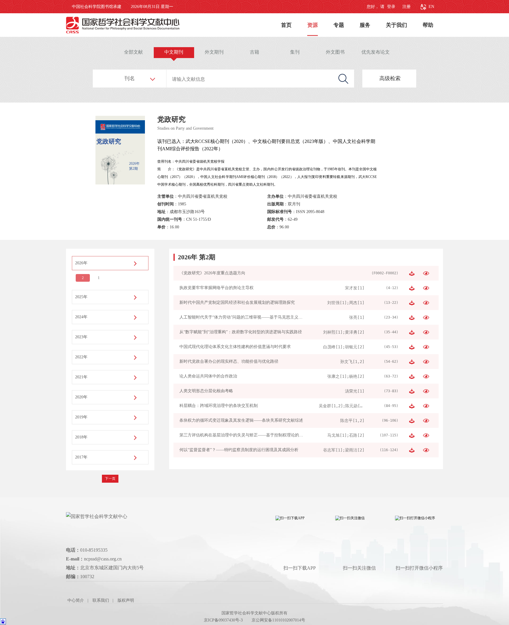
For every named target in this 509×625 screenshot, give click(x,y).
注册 (406, 6)
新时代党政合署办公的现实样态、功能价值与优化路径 (228, 361)
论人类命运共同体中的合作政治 (208, 376)
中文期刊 (173, 52)
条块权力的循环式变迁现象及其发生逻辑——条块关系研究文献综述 (241, 420)
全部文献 (133, 52)
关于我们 (396, 25)
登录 (390, 6)
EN (431, 6)
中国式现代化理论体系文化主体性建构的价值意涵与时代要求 (235, 346)
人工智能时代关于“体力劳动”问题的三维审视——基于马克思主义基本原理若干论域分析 (259, 317)
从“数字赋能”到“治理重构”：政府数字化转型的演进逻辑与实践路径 (240, 332)
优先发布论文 (375, 52)
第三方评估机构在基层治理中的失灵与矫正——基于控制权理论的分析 (243, 435)
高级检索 (390, 78)
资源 (312, 25)
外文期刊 (214, 52)
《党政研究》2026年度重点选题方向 (212, 273)
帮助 (428, 25)
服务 (365, 25)
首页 (286, 25)
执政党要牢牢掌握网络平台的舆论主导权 (216, 288)
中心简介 (75, 600)
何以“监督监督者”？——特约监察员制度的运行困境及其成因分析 (238, 450)
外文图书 (335, 52)
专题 (338, 25)
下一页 (110, 478)
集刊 (295, 52)
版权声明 (126, 600)
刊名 (129, 78)
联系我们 (100, 600)
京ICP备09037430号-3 (223, 620)
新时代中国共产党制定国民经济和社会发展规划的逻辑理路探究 (237, 302)
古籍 (254, 52)
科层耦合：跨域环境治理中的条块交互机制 (218, 405)
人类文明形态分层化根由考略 (206, 391)
